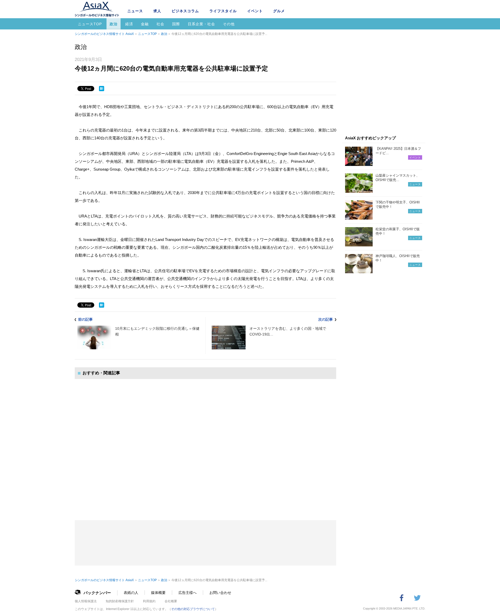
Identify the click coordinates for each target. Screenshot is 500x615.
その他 (229, 24)
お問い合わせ (220, 593)
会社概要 (171, 601)
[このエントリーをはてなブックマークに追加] (101, 88)
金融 (145, 24)
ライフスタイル (223, 11)
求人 (157, 11)
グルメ (279, 11)
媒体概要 (158, 593)
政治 (113, 24)
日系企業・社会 (201, 24)
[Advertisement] (205, 444)
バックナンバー (97, 593)
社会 (160, 24)
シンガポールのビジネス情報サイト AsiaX (104, 34)
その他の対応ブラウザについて (193, 609)
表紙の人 (131, 593)
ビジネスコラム (185, 11)
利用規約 (149, 601)
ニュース (135, 11)
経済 (129, 24)
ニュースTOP (90, 24)
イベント (255, 11)
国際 (176, 24)
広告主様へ (187, 593)
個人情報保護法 (86, 601)
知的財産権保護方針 (120, 601)
